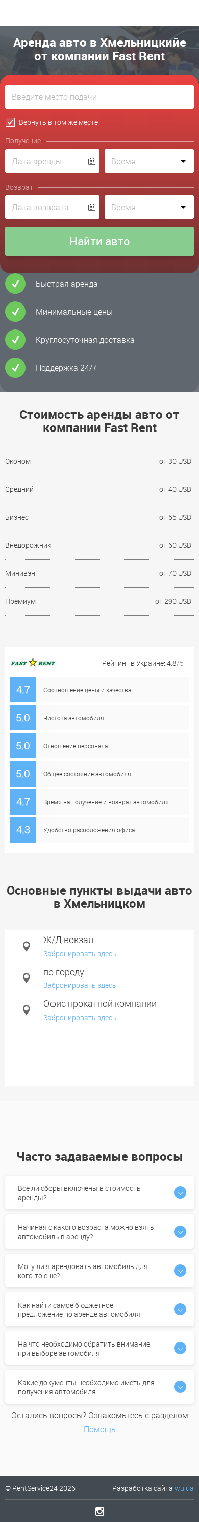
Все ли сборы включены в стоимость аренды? (79, 1192)
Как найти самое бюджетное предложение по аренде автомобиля (79, 1309)
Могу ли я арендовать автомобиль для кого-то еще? (83, 1270)
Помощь (100, 1429)
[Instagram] (100, 1511)
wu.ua (184, 1488)
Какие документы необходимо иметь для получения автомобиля (86, 1387)
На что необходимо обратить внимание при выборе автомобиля (84, 1348)
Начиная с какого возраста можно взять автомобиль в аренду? (86, 1231)
